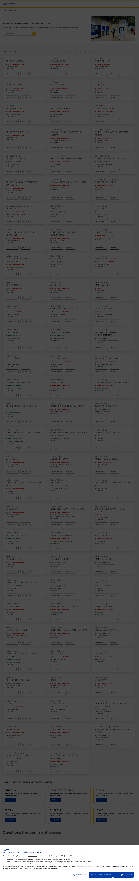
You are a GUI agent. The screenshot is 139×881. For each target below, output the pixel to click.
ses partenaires (32, 856)
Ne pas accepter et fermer (101, 875)
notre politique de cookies (49, 868)
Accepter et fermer (124, 875)
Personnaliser (81, 875)
